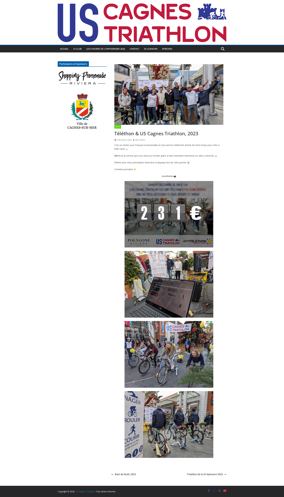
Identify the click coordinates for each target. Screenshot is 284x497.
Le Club (77, 48)
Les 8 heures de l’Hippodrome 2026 (105, 48)
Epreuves (167, 48)
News (118, 127)
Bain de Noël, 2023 (125, 474)
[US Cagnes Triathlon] (142, 2)
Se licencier (150, 48)
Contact (134, 48)
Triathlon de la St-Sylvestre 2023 (205, 474)
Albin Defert (140, 140)
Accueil (64, 48)
